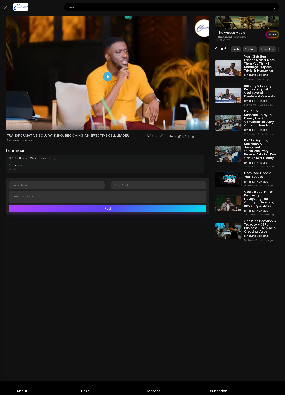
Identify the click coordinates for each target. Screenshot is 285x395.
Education (267, 49)
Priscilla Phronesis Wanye (24, 158)
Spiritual (250, 49)
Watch (272, 34)
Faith (236, 49)
